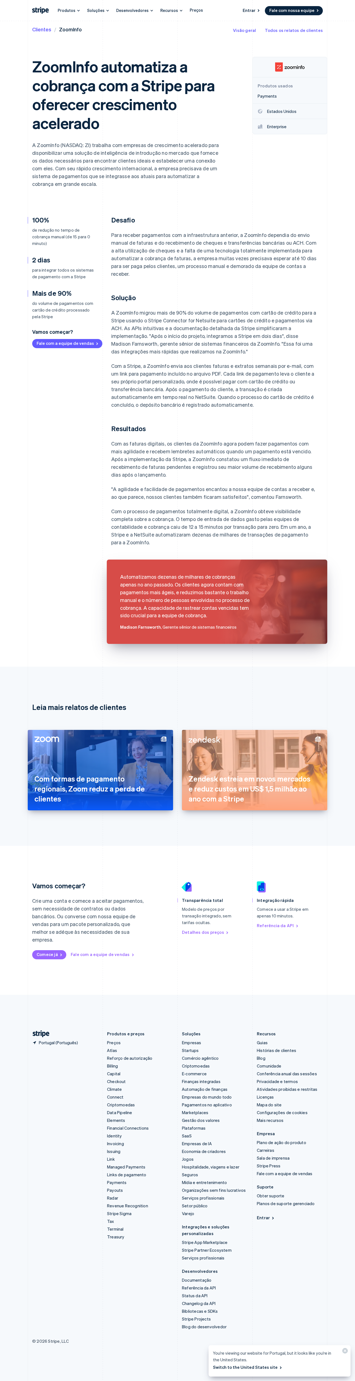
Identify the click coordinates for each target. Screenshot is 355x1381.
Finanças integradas (201, 1081)
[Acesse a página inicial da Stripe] (39, 1033)
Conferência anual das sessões (287, 1073)
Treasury (116, 1237)
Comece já (47, 954)
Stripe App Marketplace (204, 1242)
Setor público (195, 1205)
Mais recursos (270, 1120)
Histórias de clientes (276, 1050)
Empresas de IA (197, 1143)
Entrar (249, 10)
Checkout (116, 1081)
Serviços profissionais (203, 1198)
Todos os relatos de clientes (294, 30)
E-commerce (194, 1073)
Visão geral (244, 30)
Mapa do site (269, 1104)
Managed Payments (126, 1167)
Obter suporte (271, 1195)
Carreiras (265, 1150)
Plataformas (194, 1128)
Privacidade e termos (277, 1081)
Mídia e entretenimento (204, 1182)
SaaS (187, 1136)
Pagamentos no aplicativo (207, 1104)
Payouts (115, 1190)
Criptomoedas (121, 1104)
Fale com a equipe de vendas (65, 343)
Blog (261, 1058)
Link (111, 1159)
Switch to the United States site (245, 1367)
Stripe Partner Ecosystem (207, 1250)
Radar (112, 1198)
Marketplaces (195, 1112)
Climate (114, 1089)
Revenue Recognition (127, 1205)
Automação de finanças (204, 1089)
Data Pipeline (119, 1112)
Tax (110, 1221)
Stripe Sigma (119, 1213)
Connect (115, 1097)
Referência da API (275, 925)
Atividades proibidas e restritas (287, 1089)
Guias (262, 1042)
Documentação (196, 1280)
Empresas (191, 1042)
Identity (114, 1136)
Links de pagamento (126, 1174)
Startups (190, 1050)
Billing (112, 1066)
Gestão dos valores (201, 1120)
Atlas (112, 1050)
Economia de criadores (204, 1151)
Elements (116, 1120)
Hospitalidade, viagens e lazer (210, 1167)
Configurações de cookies (282, 1112)
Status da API (195, 1295)
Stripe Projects (196, 1319)
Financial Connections (128, 1128)
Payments (117, 1182)
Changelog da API (198, 1303)
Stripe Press (268, 1165)
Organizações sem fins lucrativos (214, 1190)
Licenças (265, 1097)
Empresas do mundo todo (207, 1097)
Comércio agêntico (200, 1058)
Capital (113, 1073)
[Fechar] (344, 1352)
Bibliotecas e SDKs (200, 1311)
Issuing (113, 1151)
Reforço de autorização (129, 1058)
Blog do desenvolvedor (204, 1326)
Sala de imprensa (273, 1158)
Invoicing (115, 1143)
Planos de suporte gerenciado (286, 1203)
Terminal (115, 1229)
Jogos (188, 1159)
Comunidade (269, 1066)
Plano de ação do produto (281, 1142)
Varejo (188, 1213)
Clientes (41, 29)
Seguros (190, 1174)
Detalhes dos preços (203, 932)
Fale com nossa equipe (292, 10)
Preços (196, 9)
